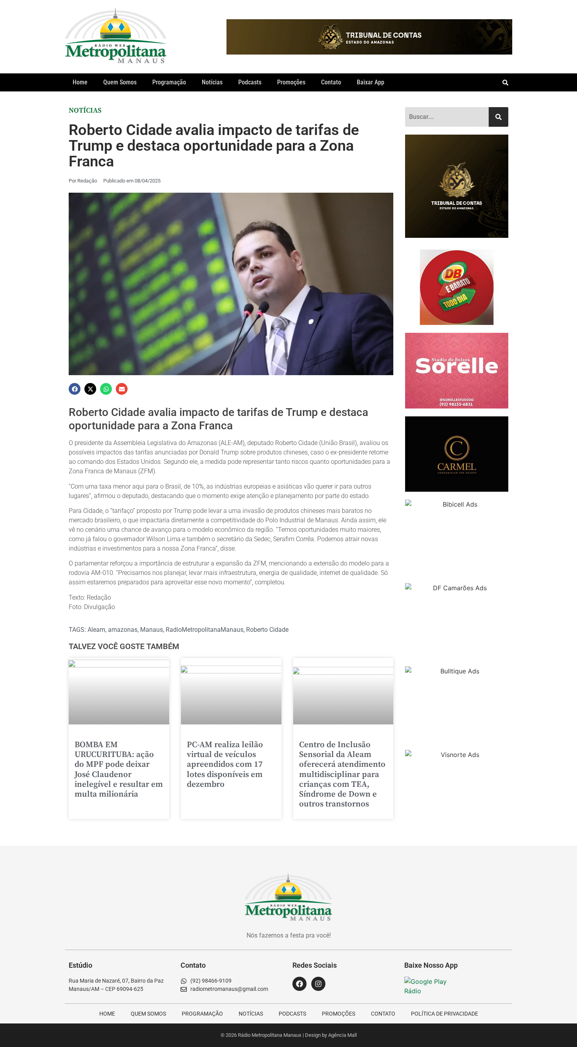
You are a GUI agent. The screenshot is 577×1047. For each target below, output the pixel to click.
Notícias (212, 82)
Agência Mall (342, 1035)
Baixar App (370, 82)
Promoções (291, 82)
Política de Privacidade (444, 1014)
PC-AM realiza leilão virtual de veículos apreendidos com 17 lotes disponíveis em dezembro (225, 765)
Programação (169, 82)
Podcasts (249, 82)
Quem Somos (120, 82)
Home (80, 82)
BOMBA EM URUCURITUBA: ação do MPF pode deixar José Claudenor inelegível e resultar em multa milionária (119, 769)
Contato (331, 82)
